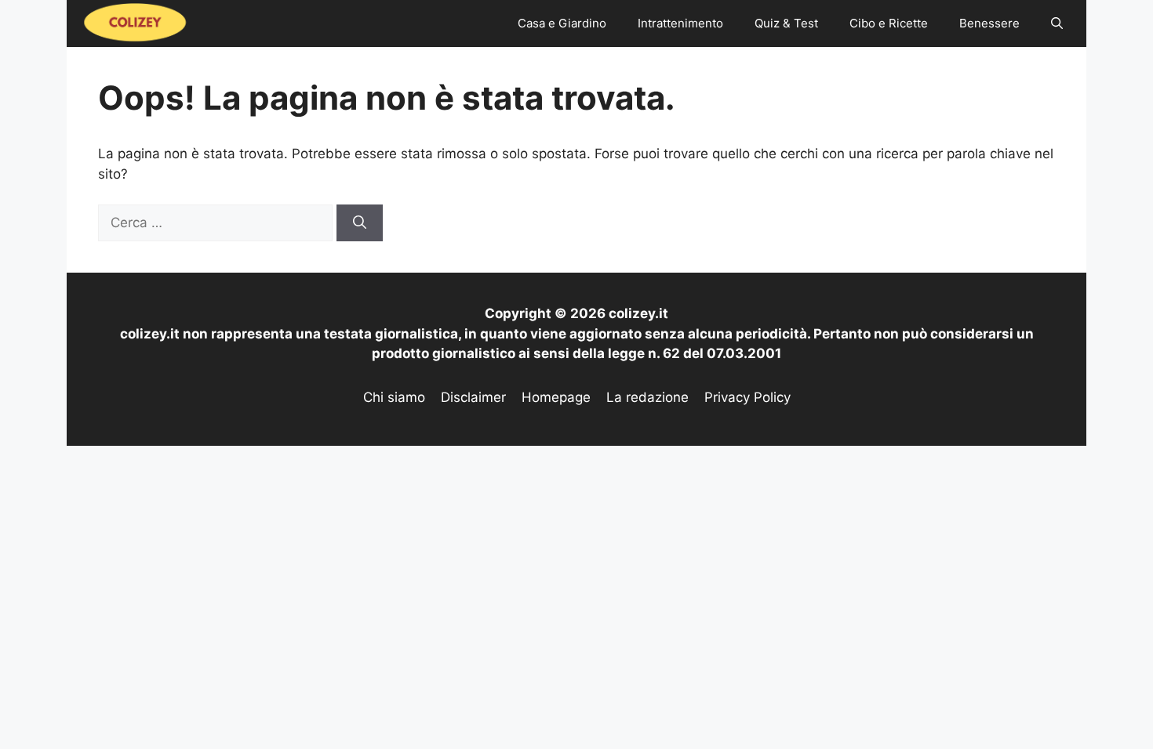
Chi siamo (394, 397)
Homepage (556, 397)
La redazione (647, 397)
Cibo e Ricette (888, 23)
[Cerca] (359, 223)
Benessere (989, 23)
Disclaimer (473, 397)
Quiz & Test (786, 23)
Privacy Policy (747, 397)
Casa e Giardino (562, 23)
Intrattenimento (680, 23)
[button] (1056, 23)
